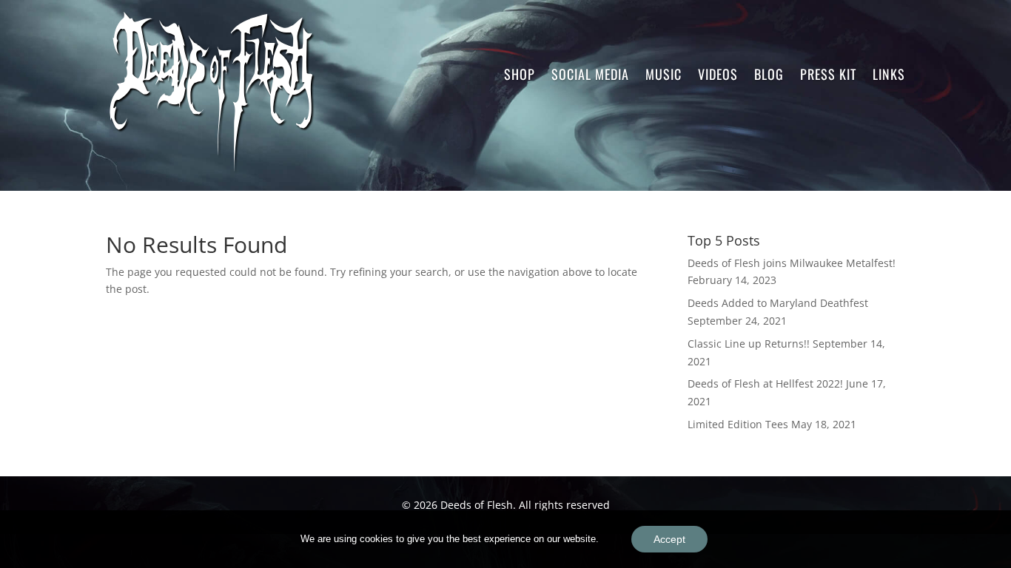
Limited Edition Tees (738, 424)
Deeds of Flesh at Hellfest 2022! (765, 383)
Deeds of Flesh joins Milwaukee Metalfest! (792, 263)
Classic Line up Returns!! (749, 344)
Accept (669, 539)
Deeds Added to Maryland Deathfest (778, 303)
